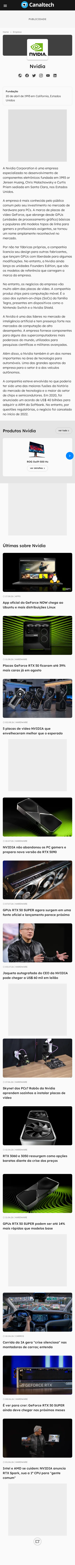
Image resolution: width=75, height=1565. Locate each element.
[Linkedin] (55, 75)
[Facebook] (27, 75)
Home (6, 32)
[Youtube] (48, 75)
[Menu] (5, 6)
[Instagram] (41, 75)
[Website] (20, 75)
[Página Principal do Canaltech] (37, 7)
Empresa (17, 32)
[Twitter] (34, 75)
